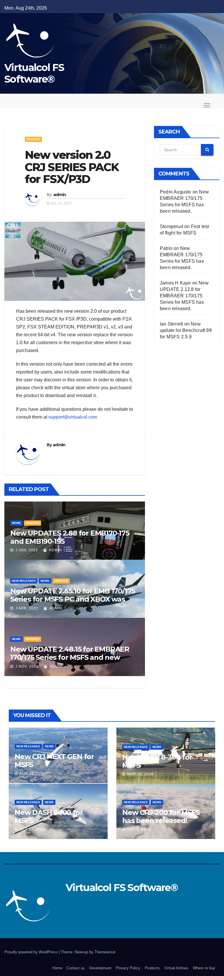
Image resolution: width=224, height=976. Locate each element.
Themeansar (104, 952)
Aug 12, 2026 (33, 773)
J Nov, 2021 (26, 666)
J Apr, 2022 (26, 608)
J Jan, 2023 (26, 550)
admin (59, 194)
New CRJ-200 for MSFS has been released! (161, 816)
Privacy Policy (128, 968)
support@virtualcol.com (72, 417)
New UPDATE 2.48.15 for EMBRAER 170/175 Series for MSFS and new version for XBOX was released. (69, 657)
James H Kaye (175, 282)
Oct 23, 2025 (32, 829)
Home (57, 968)
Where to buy (204, 968)
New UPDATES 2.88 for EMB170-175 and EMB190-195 (69, 537)
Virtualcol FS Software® (34, 73)
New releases (24, 580)
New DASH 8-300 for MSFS (157, 761)
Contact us (75, 968)
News (16, 523)
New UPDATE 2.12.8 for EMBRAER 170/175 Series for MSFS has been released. (184, 295)
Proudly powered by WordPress (31, 952)
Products (152, 968)
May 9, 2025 (138, 829)
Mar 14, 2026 (140, 774)
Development (100, 968)
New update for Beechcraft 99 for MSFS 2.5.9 (186, 330)
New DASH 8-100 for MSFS (49, 816)
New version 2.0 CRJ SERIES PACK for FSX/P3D (72, 167)
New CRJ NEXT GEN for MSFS (54, 760)
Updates (33, 139)
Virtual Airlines (176, 968)
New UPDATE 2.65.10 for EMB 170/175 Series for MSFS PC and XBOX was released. (72, 599)
